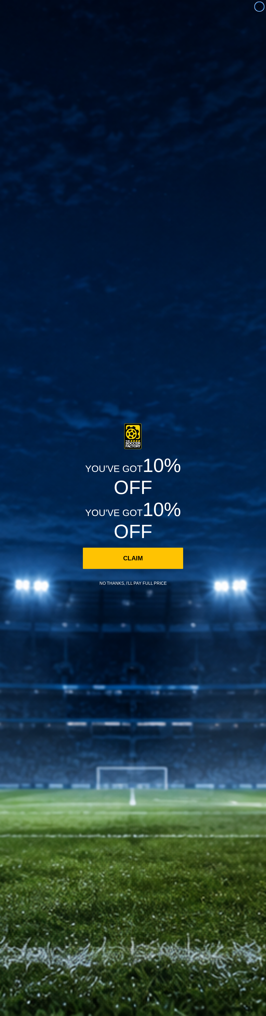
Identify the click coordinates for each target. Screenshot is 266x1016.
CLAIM (133, 558)
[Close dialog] (259, 6)
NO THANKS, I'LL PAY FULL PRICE (133, 583)
